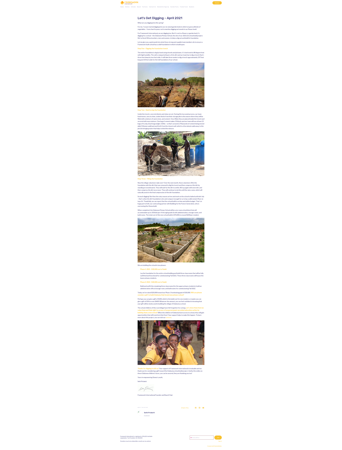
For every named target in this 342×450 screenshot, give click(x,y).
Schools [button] (133, 7)
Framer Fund (184, 7)
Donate (217, 3)
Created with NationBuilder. (214, 446)
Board (139, 7)
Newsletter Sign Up (163, 7)
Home (122, 7)
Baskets (191, 7)
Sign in (220, 441)
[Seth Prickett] (140, 413)
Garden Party (174, 7)
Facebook (147, 415)
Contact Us (152, 7)
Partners (145, 7)
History (127, 7)
